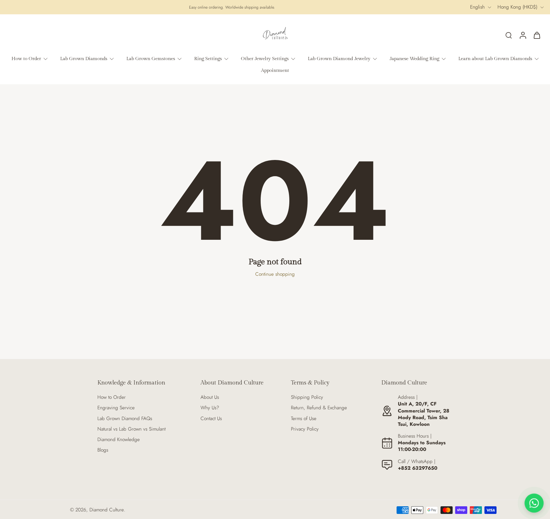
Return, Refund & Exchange (319, 408)
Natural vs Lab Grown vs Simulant (131, 429)
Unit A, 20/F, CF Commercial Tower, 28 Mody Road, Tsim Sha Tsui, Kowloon (423, 414)
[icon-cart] (537, 35)
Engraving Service (116, 408)
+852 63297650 (417, 468)
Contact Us (211, 418)
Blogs (102, 450)
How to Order (111, 397)
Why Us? (210, 408)
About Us (210, 397)
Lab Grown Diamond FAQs (124, 418)
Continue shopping (275, 274)
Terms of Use (303, 418)
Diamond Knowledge (118, 439)
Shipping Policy (307, 397)
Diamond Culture (106, 509)
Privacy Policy (305, 429)
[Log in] (523, 35)
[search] (509, 35)
